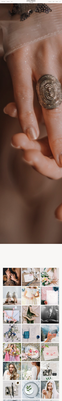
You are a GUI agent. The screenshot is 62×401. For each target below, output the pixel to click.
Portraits (49, 1)
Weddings (8, 1)
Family (12, 1)
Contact (57, 1)
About (54, 1)
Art (60, 1)
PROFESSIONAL (3, 1)
